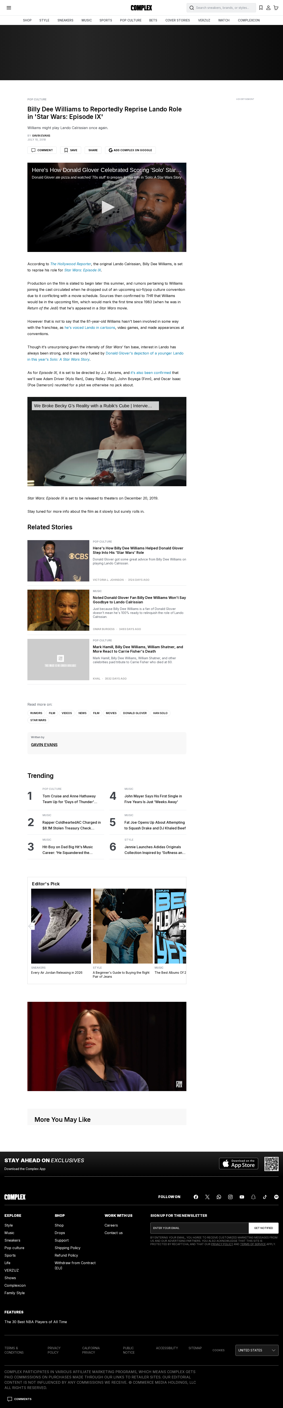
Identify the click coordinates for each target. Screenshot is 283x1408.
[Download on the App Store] (238, 1164)
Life (7, 1263)
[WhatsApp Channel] (219, 1197)
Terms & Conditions (14, 1350)
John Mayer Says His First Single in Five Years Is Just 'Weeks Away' (153, 799)
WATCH (223, 20)
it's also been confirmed (151, 372)
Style (128, 839)
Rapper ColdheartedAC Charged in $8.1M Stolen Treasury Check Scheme (71, 825)
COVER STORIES (177, 20)
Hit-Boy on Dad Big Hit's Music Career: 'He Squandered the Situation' (67, 850)
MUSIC (87, 20)
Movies (111, 713)
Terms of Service (253, 1244)
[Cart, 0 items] (276, 7)
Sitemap (195, 1348)
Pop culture (14, 1248)
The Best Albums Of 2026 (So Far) (180, 972)
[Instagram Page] (230, 1197)
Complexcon (15, 1285)
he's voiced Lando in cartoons (90, 327)
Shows (10, 1278)
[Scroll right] (182, 926)
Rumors (36, 713)
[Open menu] (8, 7)
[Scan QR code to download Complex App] (271, 1164)
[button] (107, 207)
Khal (96, 678)
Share (93, 150)
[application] (106, 207)
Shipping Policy (67, 1248)
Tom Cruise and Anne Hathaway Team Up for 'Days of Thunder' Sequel (69, 799)
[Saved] (261, 8)
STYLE (44, 20)
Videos (67, 713)
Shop (59, 1225)
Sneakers (38, 967)
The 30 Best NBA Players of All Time (35, 1322)
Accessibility (167, 1348)
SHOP (27, 20)
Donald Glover (135, 713)
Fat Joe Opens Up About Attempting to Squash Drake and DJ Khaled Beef (155, 825)
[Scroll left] (31, 926)
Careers (111, 1225)
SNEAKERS (65, 20)
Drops (60, 1233)
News (82, 713)
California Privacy (91, 1350)
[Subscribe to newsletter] (264, 1228)
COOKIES (218, 1350)
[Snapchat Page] (253, 1197)
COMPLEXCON (249, 20)
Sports (10, 1255)
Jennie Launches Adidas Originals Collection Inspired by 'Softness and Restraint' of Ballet (154, 850)
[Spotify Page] (276, 1197)
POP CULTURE (131, 20)
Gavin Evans (44, 744)
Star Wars (38, 720)
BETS (153, 20)
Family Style (14, 1293)
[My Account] (268, 7)
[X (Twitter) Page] (207, 1197)
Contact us (114, 1233)
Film (52, 713)
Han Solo (160, 713)
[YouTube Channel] (242, 1197)
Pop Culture (36, 99)
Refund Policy (66, 1255)
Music (97, 591)
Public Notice (129, 1350)
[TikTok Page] (265, 1197)
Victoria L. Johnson (108, 579)
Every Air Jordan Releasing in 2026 (56, 972)
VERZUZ (204, 20)
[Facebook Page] (196, 1197)
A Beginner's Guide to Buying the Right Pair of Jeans (121, 974)
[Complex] (141, 7)
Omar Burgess (104, 629)
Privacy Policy (222, 1244)
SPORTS (105, 20)
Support (62, 1240)
